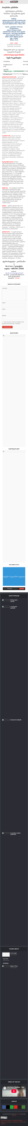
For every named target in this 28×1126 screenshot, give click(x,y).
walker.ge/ (17, 278)
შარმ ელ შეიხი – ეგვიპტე (14, 600)
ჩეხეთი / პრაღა (14, 966)
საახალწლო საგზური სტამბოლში (15, 833)
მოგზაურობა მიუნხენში (15, 720)
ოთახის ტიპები (22, 1122)
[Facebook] (4, 1107)
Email (4, 309)
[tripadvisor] (23, 1107)
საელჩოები (15, 1122)
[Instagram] (8, 1107)
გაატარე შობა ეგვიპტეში (13, 607)
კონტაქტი (3, 1123)
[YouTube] (15, 1107)
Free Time (5, 958)
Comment (4, 288)
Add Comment (13, 954)
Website (4, 315)
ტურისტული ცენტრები (17, 1120)
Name (4, 302)
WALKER (18, 1114)
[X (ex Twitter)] (19, 1107)
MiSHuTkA (14, 1115)
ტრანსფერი (6, 963)
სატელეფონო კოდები (6, 1120)
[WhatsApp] (12, 1107)
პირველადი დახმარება (6, 1122)
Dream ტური (13, 953)
